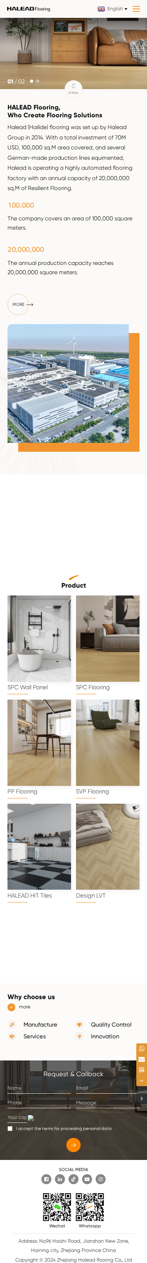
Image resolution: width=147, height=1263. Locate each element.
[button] (31, 81)
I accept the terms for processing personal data (64, 1128)
